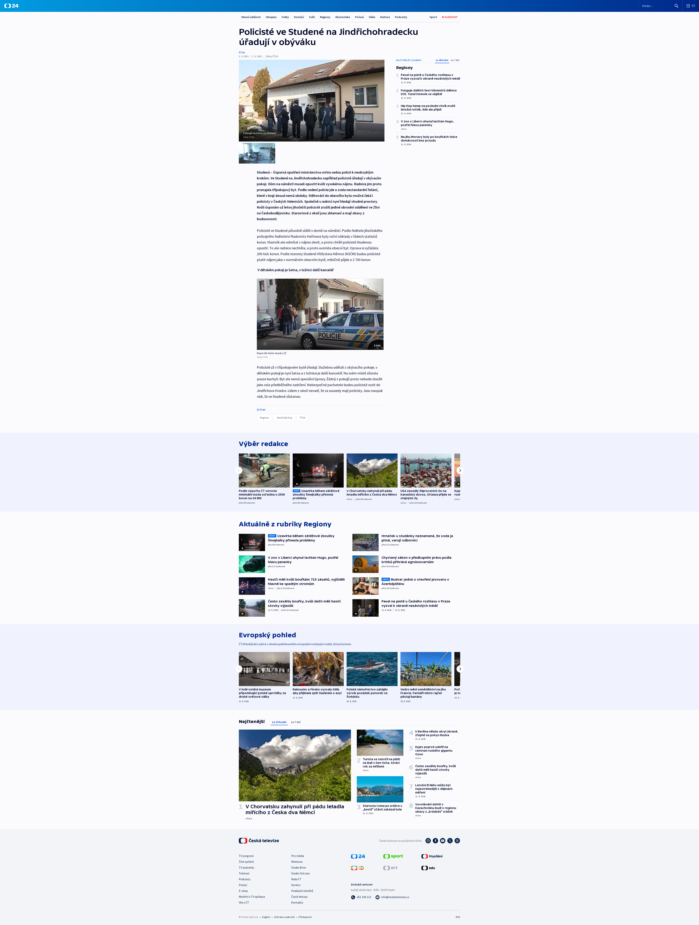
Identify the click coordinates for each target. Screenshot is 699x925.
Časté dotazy (299, 896)
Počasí (359, 17)
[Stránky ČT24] (358, 856)
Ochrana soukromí (284, 917)
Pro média (297, 856)
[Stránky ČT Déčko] (357, 867)
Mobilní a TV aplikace (252, 896)
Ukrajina (271, 17)
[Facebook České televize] (435, 841)
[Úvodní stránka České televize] (259, 841)
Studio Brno (298, 867)
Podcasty (401, 17)
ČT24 (241, 52)
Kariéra (295, 885)
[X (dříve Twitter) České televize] (450, 841)
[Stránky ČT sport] (393, 856)
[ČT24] (11, 6)
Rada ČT (296, 879)
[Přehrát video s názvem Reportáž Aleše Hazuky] (320, 314)
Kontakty (297, 902)
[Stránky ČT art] (390, 867)
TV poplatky (246, 867)
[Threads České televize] (457, 841)
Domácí (299, 17)
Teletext (244, 873)
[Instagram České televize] (428, 841)
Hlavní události (251, 17)
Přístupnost (305, 917)
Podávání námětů (302, 891)
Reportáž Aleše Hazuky (270, 353)
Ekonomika (342, 17)
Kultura (385, 17)
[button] (320, 314)
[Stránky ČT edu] (428, 867)
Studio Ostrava (300, 873)
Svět (312, 17)
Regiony (325, 17)
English (266, 917)
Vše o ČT (244, 902)
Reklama (296, 861)
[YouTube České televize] (443, 841)
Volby (285, 17)
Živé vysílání (246, 861)
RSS (458, 917)
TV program (246, 856)
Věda (372, 17)
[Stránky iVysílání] (432, 856)
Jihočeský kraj (284, 417)
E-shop (243, 891)
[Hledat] (676, 6)
